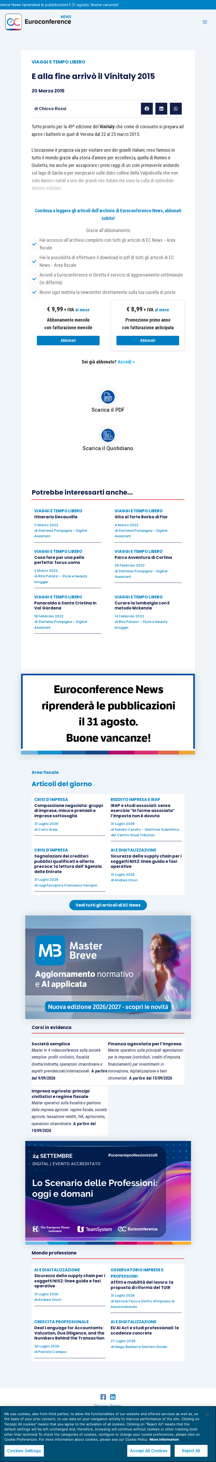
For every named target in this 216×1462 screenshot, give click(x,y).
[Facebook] (103, 1397)
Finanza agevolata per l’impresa (144, 1044)
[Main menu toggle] (205, 22)
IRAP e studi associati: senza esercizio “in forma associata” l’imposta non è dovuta (143, 811)
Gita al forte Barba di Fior (141, 517)
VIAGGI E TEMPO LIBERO (58, 62)
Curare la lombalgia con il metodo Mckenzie (142, 605)
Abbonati (68, 340)
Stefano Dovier (154, 1346)
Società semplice (51, 1044)
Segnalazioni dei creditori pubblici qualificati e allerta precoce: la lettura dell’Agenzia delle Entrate (68, 863)
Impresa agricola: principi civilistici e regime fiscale (61, 1094)
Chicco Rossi (52, 108)
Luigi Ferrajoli (49, 885)
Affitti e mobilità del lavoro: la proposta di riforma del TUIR (142, 1284)
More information (164, 1439)
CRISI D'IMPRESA (51, 799)
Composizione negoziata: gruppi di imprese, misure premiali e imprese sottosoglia (68, 811)
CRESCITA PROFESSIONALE (61, 1322)
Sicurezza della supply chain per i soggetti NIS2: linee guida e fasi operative (146, 861)
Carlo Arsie (47, 829)
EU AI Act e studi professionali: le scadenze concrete (145, 1330)
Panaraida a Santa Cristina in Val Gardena (65, 605)
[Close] (207, 1414)
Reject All (191, 1450)
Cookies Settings (24, 1450)
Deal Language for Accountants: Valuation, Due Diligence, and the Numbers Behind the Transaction (69, 1333)
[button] (147, 109)
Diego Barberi (126, 1346)
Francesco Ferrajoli (80, 885)
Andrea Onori (126, 880)
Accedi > (126, 362)
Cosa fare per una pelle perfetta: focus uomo (59, 560)
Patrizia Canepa (52, 1351)
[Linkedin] (113, 1397)
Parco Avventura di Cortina (143, 557)
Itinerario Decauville (55, 517)
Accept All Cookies (149, 1450)
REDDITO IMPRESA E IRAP (135, 799)
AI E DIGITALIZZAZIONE (133, 850)
